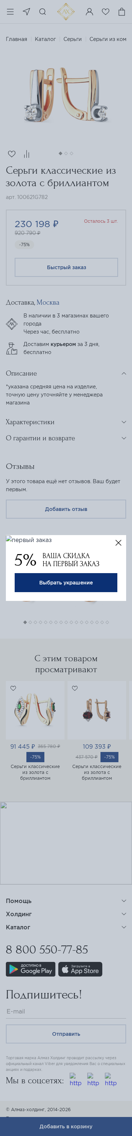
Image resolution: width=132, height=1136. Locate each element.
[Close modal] (118, 543)
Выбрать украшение (66, 583)
